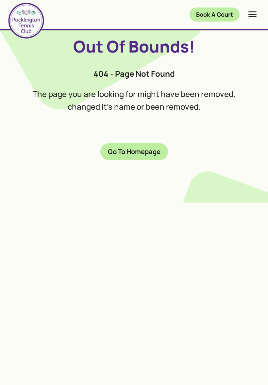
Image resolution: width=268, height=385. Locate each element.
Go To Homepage (134, 151)
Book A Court (214, 14)
